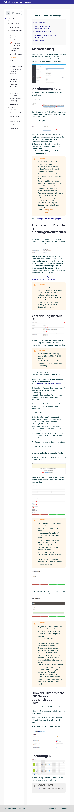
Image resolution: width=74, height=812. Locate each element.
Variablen (13, 125)
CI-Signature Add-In (16, 31)
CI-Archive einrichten (13, 85)
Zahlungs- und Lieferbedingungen (48, 219)
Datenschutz (53, 808)
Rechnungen (39, 40)
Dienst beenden (15, 116)
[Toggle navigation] (67, 2)
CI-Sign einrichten (16, 66)
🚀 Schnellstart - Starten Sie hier (15, 44)
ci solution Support (22, 2)
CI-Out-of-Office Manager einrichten (15, 71)
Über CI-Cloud (14, 24)
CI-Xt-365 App (14, 27)
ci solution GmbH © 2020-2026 (15, 808)
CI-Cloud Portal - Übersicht (15, 50)
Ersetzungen (14, 104)
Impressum (65, 808)
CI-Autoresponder (15, 120)
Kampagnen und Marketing (15, 100)
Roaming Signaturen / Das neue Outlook (15, 38)
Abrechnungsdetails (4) (43, 32)
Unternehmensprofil (16, 54)
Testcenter (13, 90)
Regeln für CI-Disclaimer (14, 94)
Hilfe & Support (15, 128)
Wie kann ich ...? (15, 113)
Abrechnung (14, 57)
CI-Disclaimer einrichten (14, 62)
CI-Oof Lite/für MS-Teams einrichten (15, 79)
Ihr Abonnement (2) (42, 22)
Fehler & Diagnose (13, 108)
